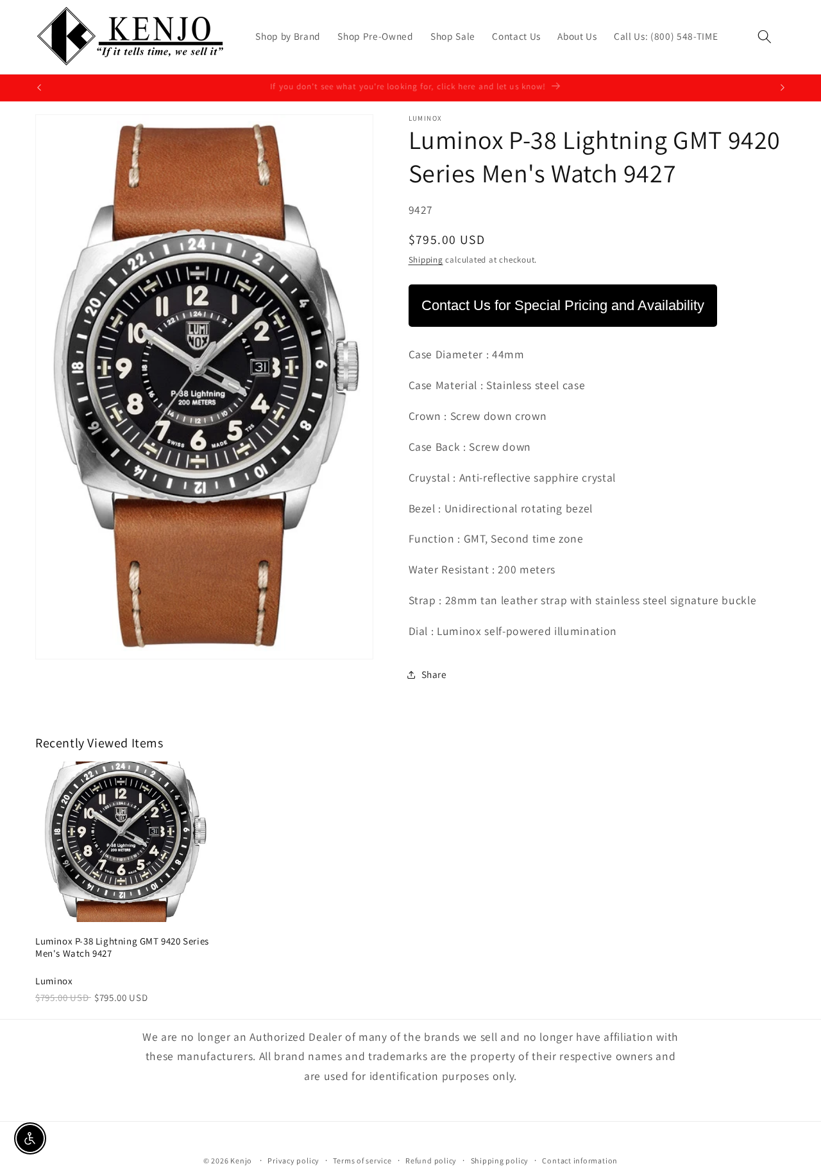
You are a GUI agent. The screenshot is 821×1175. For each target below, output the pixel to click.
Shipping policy (500, 1160)
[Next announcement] (782, 87)
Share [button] (434, 674)
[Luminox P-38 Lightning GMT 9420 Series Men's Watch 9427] (124, 842)
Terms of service (362, 1160)
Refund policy (431, 1160)
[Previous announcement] (39, 87)
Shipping (426, 259)
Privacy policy (293, 1160)
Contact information (580, 1160)
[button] (764, 36)
